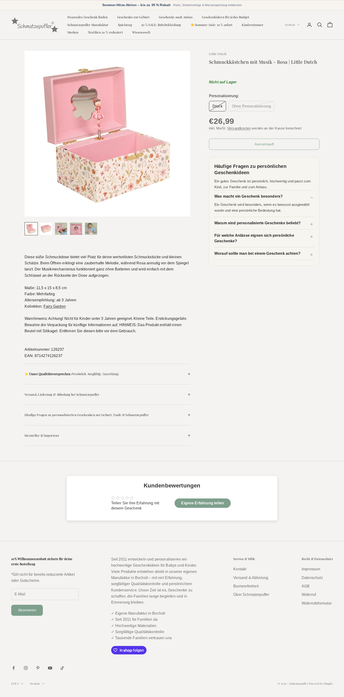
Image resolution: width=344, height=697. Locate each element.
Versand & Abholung (250, 578)
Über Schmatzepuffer (251, 595)
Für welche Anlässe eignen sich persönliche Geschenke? (254, 238)
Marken (73, 32)
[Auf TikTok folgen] (62, 668)
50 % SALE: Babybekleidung (161, 25)
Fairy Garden (55, 306)
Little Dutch (218, 54)
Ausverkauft (264, 144)
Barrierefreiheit (246, 586)
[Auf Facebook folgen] (13, 668)
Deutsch (290, 24)
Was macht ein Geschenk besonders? (248, 196)
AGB (306, 586)
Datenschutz (312, 578)
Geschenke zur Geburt (133, 17)
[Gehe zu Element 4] (76, 228)
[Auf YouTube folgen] (50, 668)
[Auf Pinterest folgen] (38, 668)
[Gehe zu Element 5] (91, 228)
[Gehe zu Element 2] (46, 228)
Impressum (311, 569)
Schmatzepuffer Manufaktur (88, 25)
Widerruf (309, 595)
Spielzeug (125, 25)
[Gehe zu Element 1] (31, 228)
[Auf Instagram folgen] (25, 668)
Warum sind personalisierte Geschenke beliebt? (257, 223)
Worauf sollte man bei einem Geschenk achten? (257, 253)
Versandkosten (239, 128)
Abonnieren (27, 610)
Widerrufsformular (317, 603)
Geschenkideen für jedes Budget (225, 17)
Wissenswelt (141, 32)
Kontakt (239, 569)
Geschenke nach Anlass (176, 17)
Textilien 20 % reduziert (105, 32)
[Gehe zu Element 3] (61, 228)
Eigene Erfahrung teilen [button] (202, 503)
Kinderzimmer (252, 25)
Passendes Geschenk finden (87, 17)
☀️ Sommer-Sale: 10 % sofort (211, 25)
